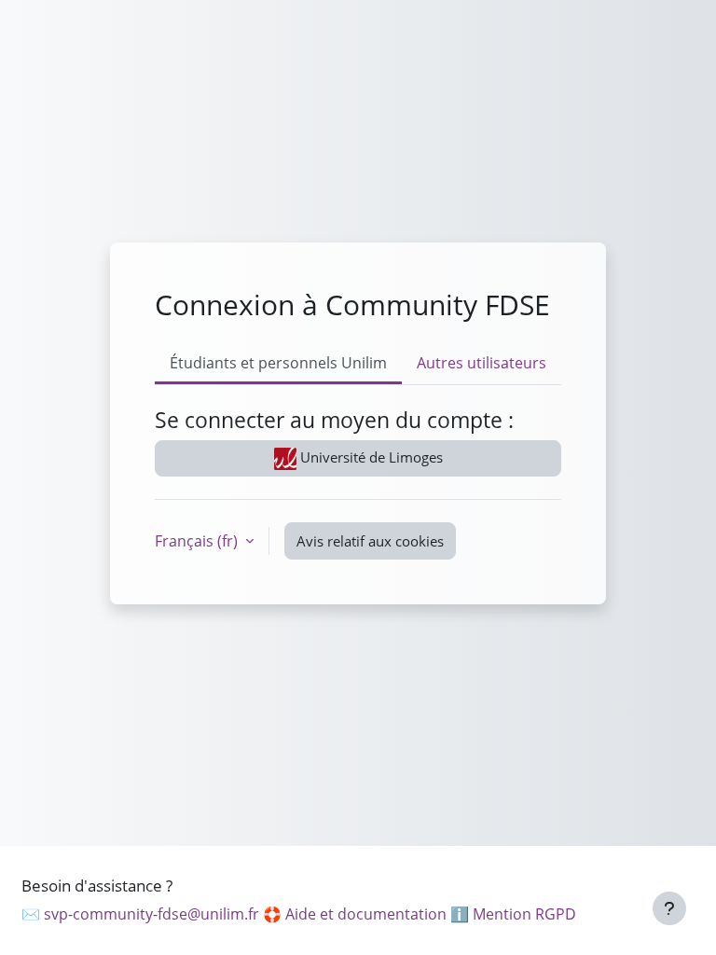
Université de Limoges (369, 457)
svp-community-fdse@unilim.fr (151, 914)
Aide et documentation (366, 914)
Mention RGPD (524, 914)
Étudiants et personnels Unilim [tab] (278, 363)
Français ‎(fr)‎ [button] (198, 541)
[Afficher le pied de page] (669, 908)
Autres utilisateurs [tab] (481, 363)
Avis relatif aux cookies (370, 541)
